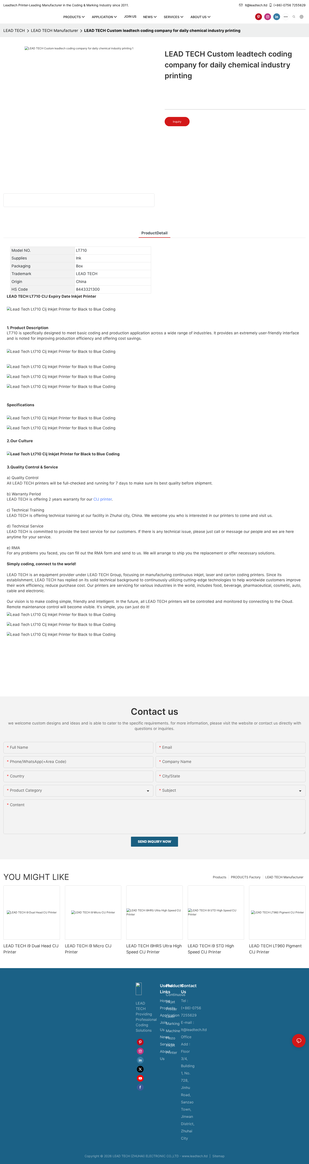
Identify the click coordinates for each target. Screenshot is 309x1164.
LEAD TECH (14, 30)
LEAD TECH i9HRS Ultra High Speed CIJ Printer (154, 948)
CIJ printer (102, 499)
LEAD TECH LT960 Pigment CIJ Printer (275, 948)
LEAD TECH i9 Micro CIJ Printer (88, 948)
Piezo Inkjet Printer (171, 1045)
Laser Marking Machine (173, 1023)
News (164, 1037)
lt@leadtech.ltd (256, 5)
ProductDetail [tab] (154, 233)
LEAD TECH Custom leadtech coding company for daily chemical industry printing (162, 30)
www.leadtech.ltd (195, 1156)
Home (165, 1000)
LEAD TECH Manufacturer (54, 30)
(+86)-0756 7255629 (289, 5)
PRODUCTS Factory (246, 877)
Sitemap (218, 1156)
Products (219, 877)
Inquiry (177, 121)
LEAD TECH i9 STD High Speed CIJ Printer (211, 948)
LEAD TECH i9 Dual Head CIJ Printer (31, 948)
